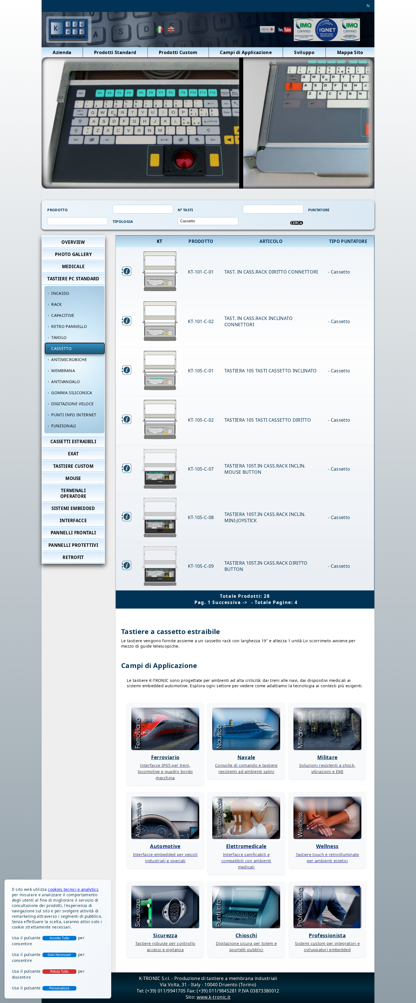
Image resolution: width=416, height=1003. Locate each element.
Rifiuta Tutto (59, 971)
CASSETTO (61, 348)
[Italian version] (159, 29)
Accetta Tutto (59, 938)
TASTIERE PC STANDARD (73, 278)
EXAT (73, 454)
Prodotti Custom (178, 52)
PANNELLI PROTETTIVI (73, 545)
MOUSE (73, 478)
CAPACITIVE (62, 315)
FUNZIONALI (63, 425)
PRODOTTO (201, 241)
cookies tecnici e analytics (73, 889)
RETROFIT (73, 557)
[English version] (171, 29)
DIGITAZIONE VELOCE (72, 403)
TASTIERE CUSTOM (73, 466)
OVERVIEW (73, 242)
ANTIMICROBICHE (69, 359)
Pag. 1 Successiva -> (221, 602)
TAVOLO (59, 337)
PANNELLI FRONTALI (73, 533)
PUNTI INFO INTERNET (73, 414)
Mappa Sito (350, 52)
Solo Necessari (59, 955)
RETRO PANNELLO (69, 326)
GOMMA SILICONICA (71, 392)
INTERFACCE (73, 521)
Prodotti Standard (115, 52)
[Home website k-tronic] (68, 40)
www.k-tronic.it (214, 997)
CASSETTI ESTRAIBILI (73, 441)
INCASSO (60, 293)
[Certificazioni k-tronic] (327, 29)
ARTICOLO (272, 241)
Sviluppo (304, 52)
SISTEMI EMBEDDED (73, 508)
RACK (56, 304)
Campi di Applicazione (246, 52)
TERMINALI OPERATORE (73, 493)
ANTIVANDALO (65, 381)
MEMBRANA (63, 370)
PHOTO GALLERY (73, 254)
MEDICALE (73, 266)
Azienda (62, 52)
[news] (267, 29)
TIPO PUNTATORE (349, 241)
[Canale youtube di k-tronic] (284, 30)
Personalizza (59, 988)
